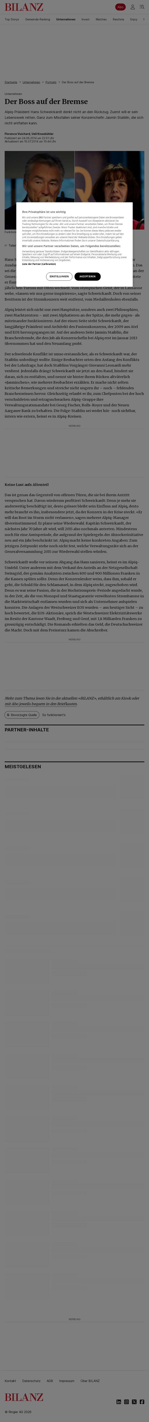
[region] (74, 244)
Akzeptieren (87, 276)
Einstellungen (59, 276)
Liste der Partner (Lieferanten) (39, 264)
